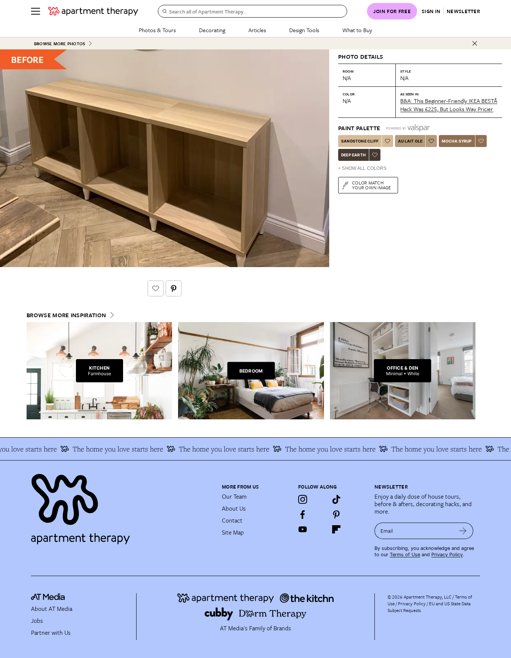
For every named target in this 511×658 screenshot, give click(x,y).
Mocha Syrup (457, 141)
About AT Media (51, 608)
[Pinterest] (336, 514)
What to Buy (357, 30)
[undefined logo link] (93, 11)
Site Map (233, 532)
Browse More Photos (59, 43)
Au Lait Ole (410, 141)
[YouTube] (302, 529)
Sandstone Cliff (360, 141)
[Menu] (35, 11)
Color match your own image (371, 185)
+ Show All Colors (362, 168)
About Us (234, 508)
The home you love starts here (109, 448)
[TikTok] (336, 499)
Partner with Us (51, 632)
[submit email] (463, 531)
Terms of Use (405, 554)
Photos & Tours (157, 30)
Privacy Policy (447, 554)
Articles (257, 30)
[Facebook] (302, 514)
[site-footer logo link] (48, 598)
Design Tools (304, 30)
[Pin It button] (173, 288)
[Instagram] (302, 499)
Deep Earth (353, 155)
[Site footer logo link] (122, 506)
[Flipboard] (336, 529)
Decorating (212, 30)
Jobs (37, 620)
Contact (232, 520)
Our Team (234, 496)
